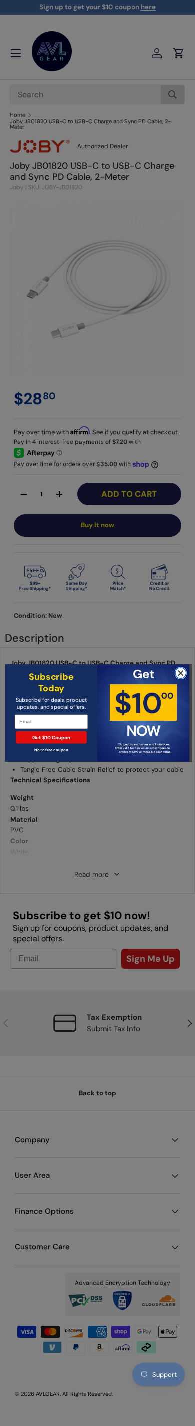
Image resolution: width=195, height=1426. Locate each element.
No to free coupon (51, 750)
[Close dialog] (181, 673)
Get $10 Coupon (51, 737)
